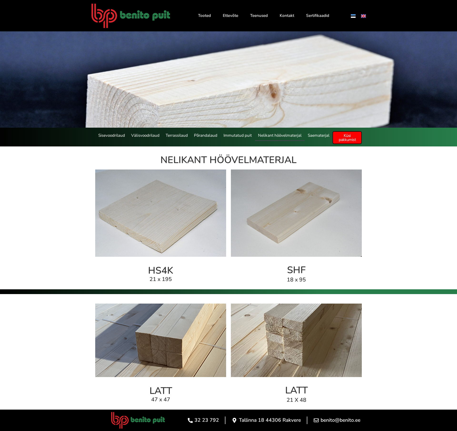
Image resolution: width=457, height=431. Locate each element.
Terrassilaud (177, 135)
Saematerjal (318, 135)
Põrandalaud (205, 135)
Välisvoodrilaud (145, 135)
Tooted (204, 15)
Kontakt (287, 15)
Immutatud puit (238, 135)
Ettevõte (230, 15)
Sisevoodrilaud (111, 135)
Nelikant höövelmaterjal (280, 135)
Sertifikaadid (317, 15)
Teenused (259, 15)
